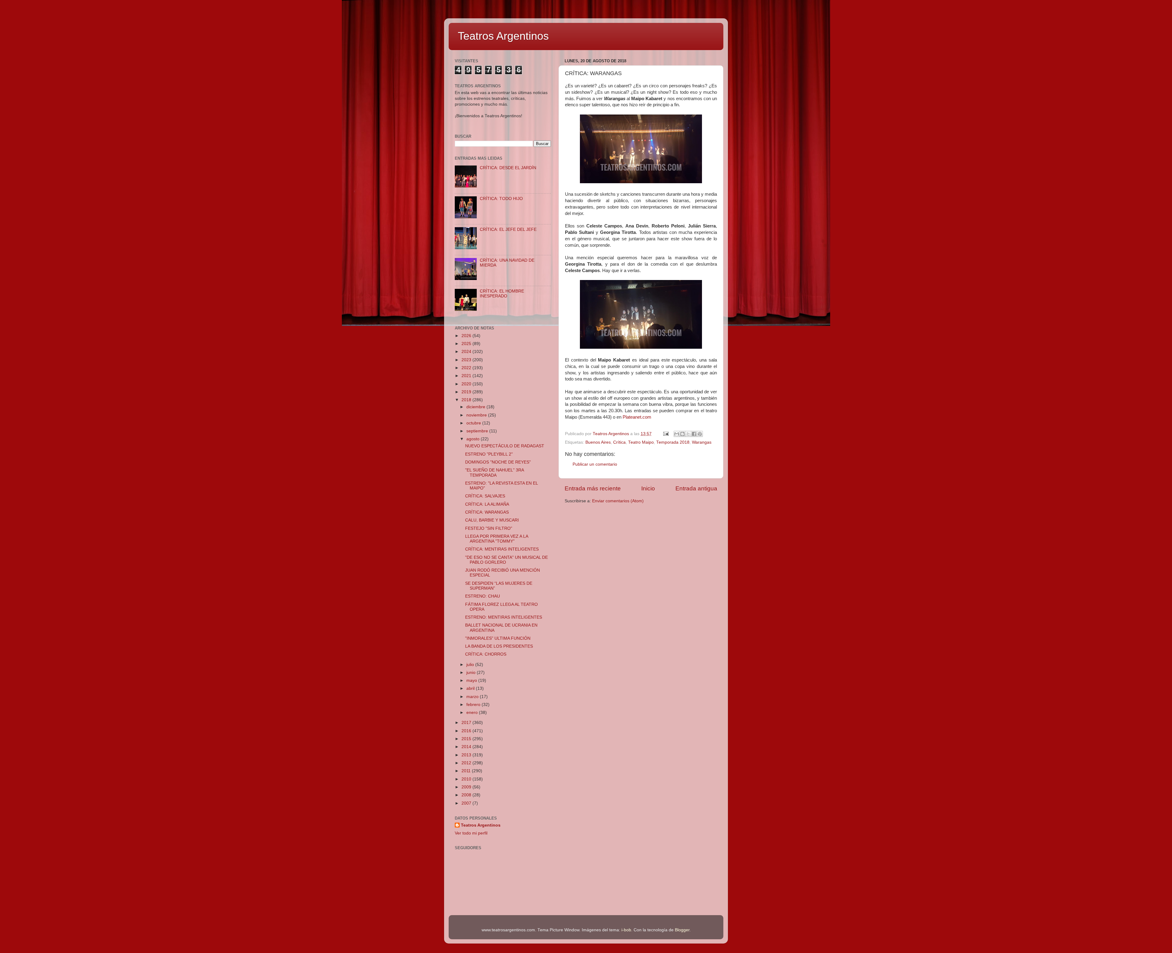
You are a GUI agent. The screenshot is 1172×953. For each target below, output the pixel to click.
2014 (466, 746)
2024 (466, 351)
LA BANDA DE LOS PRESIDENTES (499, 646)
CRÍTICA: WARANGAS (487, 512)
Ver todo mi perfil (471, 833)
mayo (472, 680)
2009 (466, 787)
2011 (466, 771)
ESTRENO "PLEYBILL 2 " (489, 454)
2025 (466, 343)
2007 (466, 803)
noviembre (477, 415)
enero (472, 712)
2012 (466, 763)
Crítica (619, 442)
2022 (466, 368)
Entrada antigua (696, 488)
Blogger (682, 930)
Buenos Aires (598, 442)
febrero (474, 704)
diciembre (476, 407)
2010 (466, 779)
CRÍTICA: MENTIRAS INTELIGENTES (502, 549)
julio (470, 664)
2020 (466, 384)
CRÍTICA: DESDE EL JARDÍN (508, 168)
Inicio (648, 488)
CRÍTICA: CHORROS (485, 654)
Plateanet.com (637, 417)
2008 (466, 795)
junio (471, 672)
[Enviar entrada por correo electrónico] (665, 433)
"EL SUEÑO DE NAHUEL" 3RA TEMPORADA (494, 472)
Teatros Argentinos (503, 36)
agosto (473, 439)
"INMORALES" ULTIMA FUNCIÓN (497, 638)
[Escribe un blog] (682, 434)
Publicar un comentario (595, 464)
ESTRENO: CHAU (482, 596)
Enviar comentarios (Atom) (618, 501)
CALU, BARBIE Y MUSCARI (492, 520)
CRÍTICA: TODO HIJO (501, 198)
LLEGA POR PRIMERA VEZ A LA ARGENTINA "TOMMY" (496, 539)
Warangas (701, 442)
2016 (466, 731)
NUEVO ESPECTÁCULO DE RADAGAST (504, 446)
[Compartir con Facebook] (694, 434)
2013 (466, 755)
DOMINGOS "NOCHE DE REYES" (498, 462)
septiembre (477, 431)
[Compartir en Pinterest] (700, 434)
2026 (466, 335)
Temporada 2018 (672, 442)
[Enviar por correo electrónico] (677, 434)
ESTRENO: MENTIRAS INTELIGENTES (503, 617)
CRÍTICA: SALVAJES (485, 496)
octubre (474, 423)
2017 (466, 722)
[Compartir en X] (688, 434)
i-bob (626, 930)
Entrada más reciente (593, 488)
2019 (466, 392)
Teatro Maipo (641, 442)
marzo (473, 696)
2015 (466, 739)
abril (471, 688)
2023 (466, 360)
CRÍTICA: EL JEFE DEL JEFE (508, 229)
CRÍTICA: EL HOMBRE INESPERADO (502, 293)
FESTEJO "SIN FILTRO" (488, 528)
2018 (466, 400)
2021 (466, 375)
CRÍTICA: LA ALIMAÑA (487, 504)
